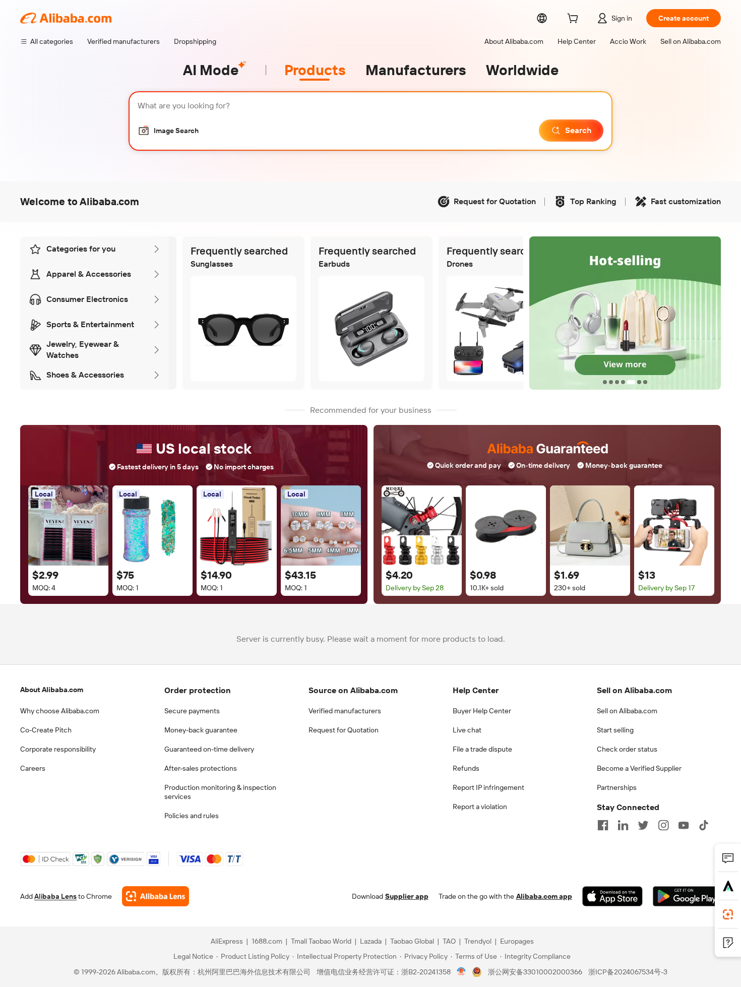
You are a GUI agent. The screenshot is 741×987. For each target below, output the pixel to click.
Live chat (467, 730)
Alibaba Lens (55, 896)
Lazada (371, 941)
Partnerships (617, 787)
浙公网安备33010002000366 (535, 972)
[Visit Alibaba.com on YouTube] (683, 825)
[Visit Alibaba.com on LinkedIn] (623, 825)
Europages (517, 941)
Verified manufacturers (344, 711)
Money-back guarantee (200, 730)
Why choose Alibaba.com (59, 711)
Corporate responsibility (58, 749)
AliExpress (227, 941)
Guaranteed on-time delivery (209, 749)
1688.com (267, 941)
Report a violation (480, 807)
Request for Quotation (343, 730)
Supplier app (406, 896)
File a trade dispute (482, 749)
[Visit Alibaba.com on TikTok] (704, 825)
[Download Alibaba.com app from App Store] (612, 896)
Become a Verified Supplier (639, 768)
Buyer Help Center (482, 711)
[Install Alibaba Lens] (728, 914)
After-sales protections (200, 768)
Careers (32, 768)
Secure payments (192, 711)
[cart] (574, 20)
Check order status (627, 749)
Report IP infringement (488, 787)
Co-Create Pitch (46, 730)
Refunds (466, 768)
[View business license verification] (461, 972)
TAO (449, 941)
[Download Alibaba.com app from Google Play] (687, 896)
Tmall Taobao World (321, 941)
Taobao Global (412, 941)
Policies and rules (191, 816)
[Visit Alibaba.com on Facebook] (603, 825)
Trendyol (477, 941)
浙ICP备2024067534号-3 (627, 972)
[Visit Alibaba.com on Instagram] (663, 825)
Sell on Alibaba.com (627, 711)
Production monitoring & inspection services (220, 791)
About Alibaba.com (51, 690)
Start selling (615, 730)
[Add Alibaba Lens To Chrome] (155, 896)
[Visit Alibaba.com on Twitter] (643, 825)
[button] (168, 130)
